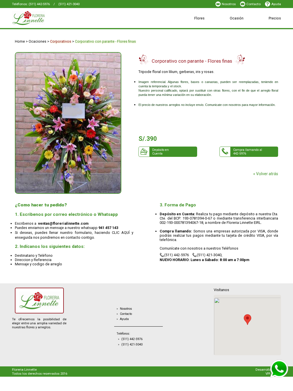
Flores (199, 18)
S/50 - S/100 (113, 27)
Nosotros (229, 4)
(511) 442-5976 (39, 4)
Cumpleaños (152, 27)
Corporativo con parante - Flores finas (105, 42)
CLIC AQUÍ (121, 232)
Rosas (107, 27)
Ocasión (236, 18)
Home (20, 42)
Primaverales (184, 27)
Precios (275, 18)
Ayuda (276, 4)
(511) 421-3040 (69, 4)
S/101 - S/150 (150, 27)
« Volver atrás (265, 173)
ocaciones (37, 42)
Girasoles (146, 27)
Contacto (253, 4)
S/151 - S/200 (186, 27)
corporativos (60, 42)
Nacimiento (115, 27)
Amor (182, 27)
